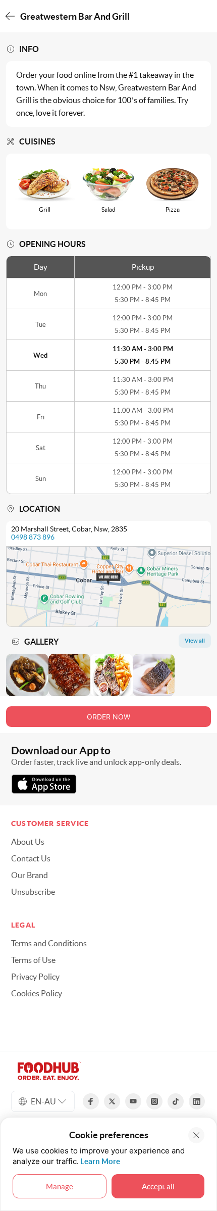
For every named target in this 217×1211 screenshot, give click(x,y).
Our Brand (29, 875)
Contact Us (30, 858)
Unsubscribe (33, 891)
